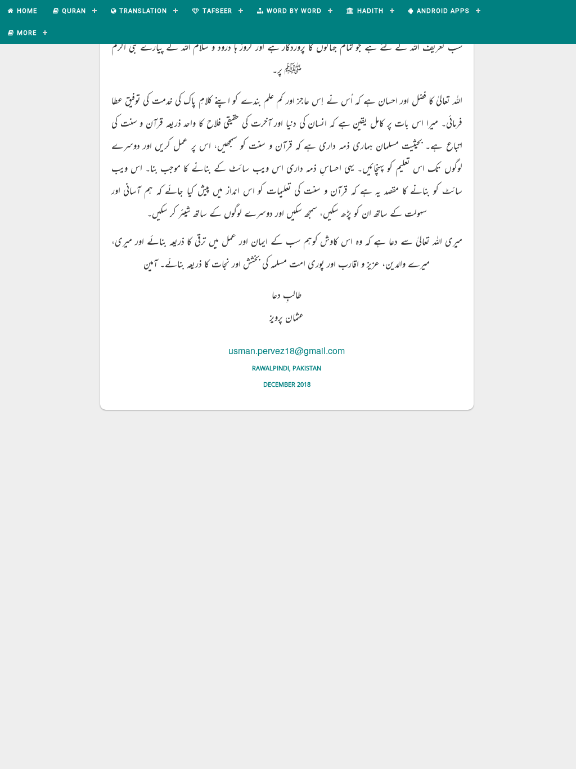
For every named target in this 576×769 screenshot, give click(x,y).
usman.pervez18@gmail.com (286, 350)
